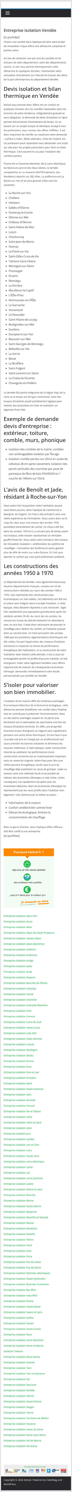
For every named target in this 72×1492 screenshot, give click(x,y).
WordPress (10, 1484)
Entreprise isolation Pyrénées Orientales (26, 1284)
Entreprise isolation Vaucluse (20, 1384)
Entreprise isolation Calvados (20, 988)
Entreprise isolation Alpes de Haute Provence (29, 932)
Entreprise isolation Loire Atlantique (24, 1161)
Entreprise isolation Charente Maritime (26, 1005)
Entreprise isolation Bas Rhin (20, 1289)
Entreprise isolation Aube (18, 966)
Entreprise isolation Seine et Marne (23, 1345)
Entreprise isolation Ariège (18, 960)
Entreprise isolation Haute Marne (22, 1206)
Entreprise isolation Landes (19, 1139)
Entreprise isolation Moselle (19, 1234)
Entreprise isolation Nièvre (19, 1239)
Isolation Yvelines (13, 1351)
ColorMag (51, 1480)
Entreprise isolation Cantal (18, 994)
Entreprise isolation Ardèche (20, 949)
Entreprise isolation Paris (18, 1334)
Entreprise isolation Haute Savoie (22, 1329)
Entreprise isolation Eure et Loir (21, 1072)
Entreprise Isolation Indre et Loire (22, 1122)
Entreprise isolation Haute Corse (22, 1027)
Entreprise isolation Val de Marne (22, 1440)
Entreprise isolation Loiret (18, 1167)
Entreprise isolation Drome (19, 1061)
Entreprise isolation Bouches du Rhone (25, 983)
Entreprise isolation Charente (20, 999)
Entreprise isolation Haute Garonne (23, 1089)
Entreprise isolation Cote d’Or (20, 1033)
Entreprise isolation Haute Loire (21, 1156)
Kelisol (27, 1480)
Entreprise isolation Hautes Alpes (22, 938)
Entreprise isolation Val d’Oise (20, 1446)
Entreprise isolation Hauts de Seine (23, 1429)
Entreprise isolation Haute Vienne (22, 1401)
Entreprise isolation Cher (18, 1010)
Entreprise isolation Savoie (18, 1323)
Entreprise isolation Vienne (19, 1395)
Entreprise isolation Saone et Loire (23, 1312)
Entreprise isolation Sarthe (19, 1317)
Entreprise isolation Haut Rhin (21, 1295)
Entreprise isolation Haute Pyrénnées (24, 1278)
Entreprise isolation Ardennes (20, 955)
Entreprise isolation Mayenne (20, 1211)
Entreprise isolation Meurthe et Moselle (26, 1217)
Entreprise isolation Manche (19, 1195)
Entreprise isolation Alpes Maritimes (24, 943)
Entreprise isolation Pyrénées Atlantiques (27, 1273)
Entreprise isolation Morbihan (20, 1228)
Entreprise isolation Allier (18, 927)
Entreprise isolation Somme (19, 1362)
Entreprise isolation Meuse (19, 1222)
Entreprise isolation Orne (18, 1256)
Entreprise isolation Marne (19, 1200)
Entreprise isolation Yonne (18, 1412)
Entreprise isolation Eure (17, 1066)
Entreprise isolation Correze (19, 1016)
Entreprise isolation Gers (17, 1094)
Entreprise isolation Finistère (20, 1077)
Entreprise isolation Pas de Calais (22, 1262)
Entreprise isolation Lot (17, 1172)
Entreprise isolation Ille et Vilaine (22, 1111)
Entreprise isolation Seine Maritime (23, 1340)
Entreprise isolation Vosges (19, 1407)
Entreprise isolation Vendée (19, 1390)
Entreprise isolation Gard (18, 1083)
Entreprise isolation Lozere (19, 1183)
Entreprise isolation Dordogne (20, 1049)
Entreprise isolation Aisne (18, 921)
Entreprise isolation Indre (18, 1116)
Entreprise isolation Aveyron (19, 977)
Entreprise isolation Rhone (18, 1301)
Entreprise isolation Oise (17, 1250)
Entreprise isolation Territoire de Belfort (26, 1418)
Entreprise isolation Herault (19, 1105)
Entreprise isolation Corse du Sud (22, 1022)
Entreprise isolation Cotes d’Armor (23, 1038)
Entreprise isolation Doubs (18, 1055)
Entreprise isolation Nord (18, 1245)
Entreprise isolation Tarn (17, 1368)
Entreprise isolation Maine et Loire (23, 1189)
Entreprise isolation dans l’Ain (20, 916)
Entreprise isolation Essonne (20, 1423)
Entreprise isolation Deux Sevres (22, 1356)
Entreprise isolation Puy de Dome (22, 1267)
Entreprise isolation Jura (17, 1133)
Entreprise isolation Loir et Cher (21, 1144)
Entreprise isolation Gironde (19, 1100)
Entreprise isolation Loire (18, 1150)
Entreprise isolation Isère (18, 1128)
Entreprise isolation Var (17, 1379)
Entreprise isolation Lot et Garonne (23, 1178)
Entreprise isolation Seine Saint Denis (25, 1435)
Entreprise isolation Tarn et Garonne (24, 1373)
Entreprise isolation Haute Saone (22, 1306)
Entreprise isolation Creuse (19, 1044)
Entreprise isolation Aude (18, 971)
